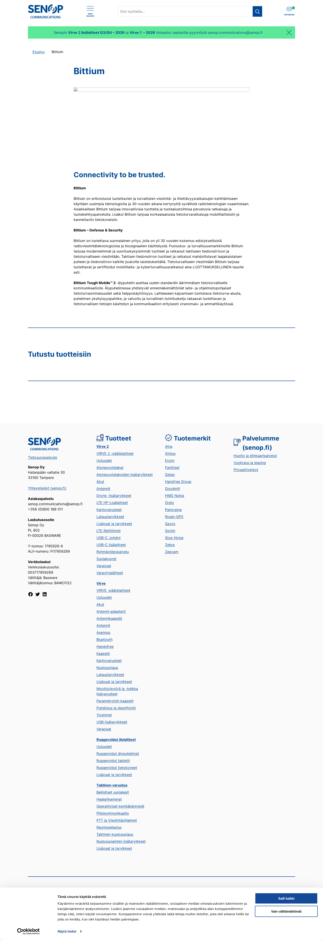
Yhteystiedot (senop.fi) (47, 488)
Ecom (169, 460)
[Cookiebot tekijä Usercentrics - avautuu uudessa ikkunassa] (28, 931)
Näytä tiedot (67, 931)
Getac (170, 474)
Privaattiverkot (246, 469)
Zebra (170, 545)
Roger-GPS (174, 516)
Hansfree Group (178, 481)
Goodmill (172, 488)
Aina (168, 446)
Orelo (169, 502)
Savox (170, 523)
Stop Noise (174, 537)
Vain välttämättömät (286, 911)
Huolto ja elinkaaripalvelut (255, 455)
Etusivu (39, 52)
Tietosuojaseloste (42, 457)
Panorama (173, 509)
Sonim (170, 530)
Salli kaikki (286, 898)
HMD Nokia (174, 495)
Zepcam (171, 552)
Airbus (170, 453)
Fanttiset (172, 467)
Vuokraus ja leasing (250, 462)
